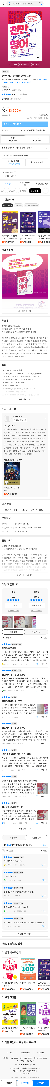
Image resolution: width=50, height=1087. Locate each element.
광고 (28, 1074)
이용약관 (13, 1068)
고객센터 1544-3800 (10, 1058)
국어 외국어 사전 (17, 510)
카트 (47, 3)
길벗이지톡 (6, 90)
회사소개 (22, 1071)
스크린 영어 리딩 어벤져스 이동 (12, 478)
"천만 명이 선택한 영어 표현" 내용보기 (25, 680)
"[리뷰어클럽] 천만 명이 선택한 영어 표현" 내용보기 (25, 786)
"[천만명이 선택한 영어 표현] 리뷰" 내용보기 (25, 760)
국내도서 (6, 510)
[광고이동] (40, 3)
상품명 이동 (10, 227)
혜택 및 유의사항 (13, 611)
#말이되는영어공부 (31, 205)
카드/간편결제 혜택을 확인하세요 (33, 130)
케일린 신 (5, 87)
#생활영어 (18, 205)
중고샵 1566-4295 (40, 1058)
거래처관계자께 (32, 1071)
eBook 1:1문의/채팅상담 (24, 1061)
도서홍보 (23, 1074)
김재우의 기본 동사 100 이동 (28, 974)
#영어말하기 (7, 205)
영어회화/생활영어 (38, 510)
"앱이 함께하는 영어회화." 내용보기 (25, 707)
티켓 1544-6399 (26, 1058)
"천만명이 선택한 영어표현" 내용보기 (25, 813)
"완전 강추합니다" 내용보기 (25, 654)
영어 (27, 510)
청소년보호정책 (35, 1068)
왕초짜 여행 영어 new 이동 (10, 1019)
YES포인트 (6, 115)
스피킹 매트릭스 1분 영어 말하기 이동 (10, 973)
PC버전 (15, 1071)
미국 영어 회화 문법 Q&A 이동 (28, 1018)
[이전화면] (3, 3)
